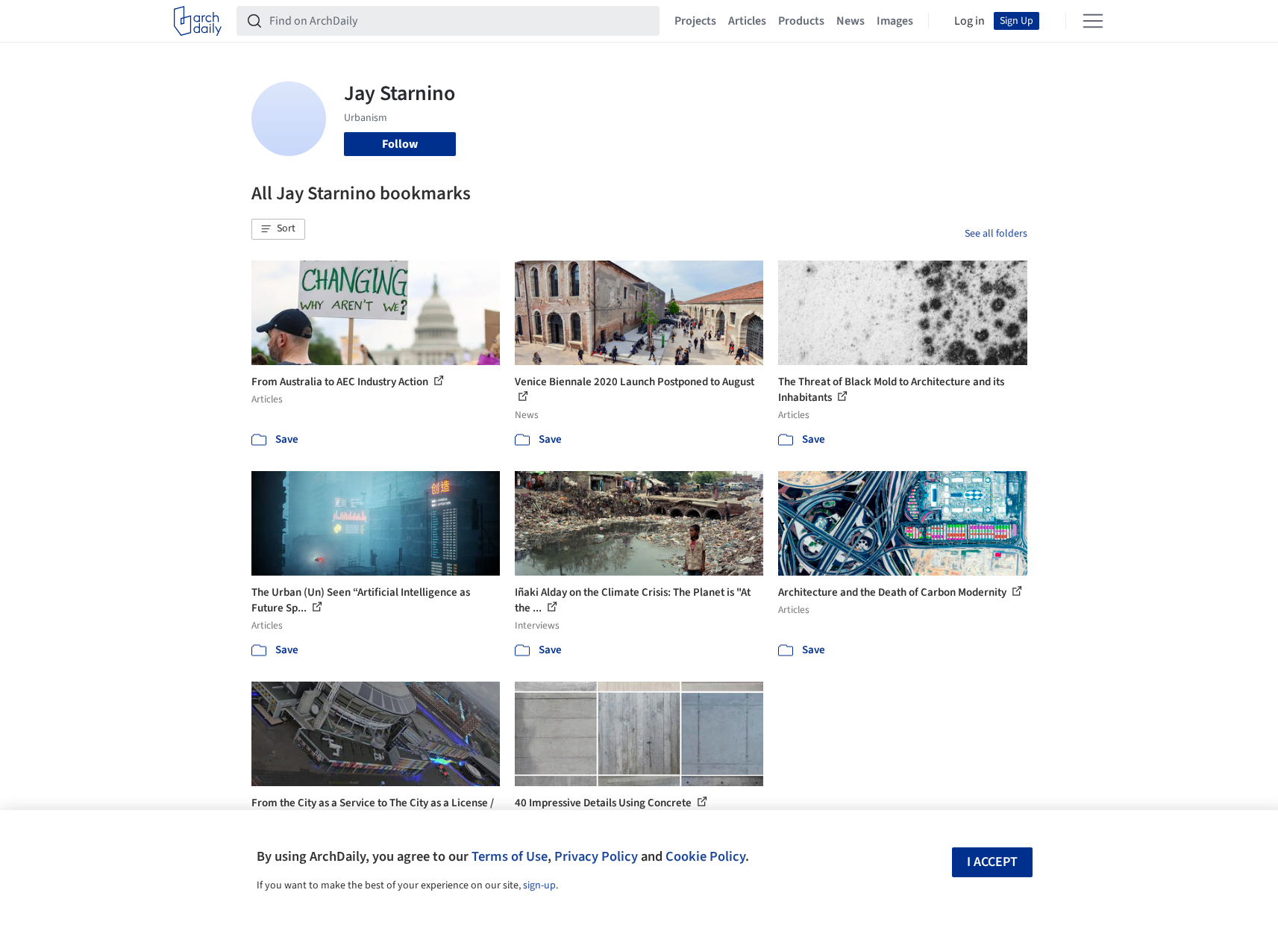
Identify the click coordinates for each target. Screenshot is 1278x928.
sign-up (539, 885)
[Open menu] (1093, 21)
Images (895, 21)
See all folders (996, 233)
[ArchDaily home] (198, 21)
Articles (747, 21)
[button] (278, 229)
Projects (695, 21)
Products (801, 21)
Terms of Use (510, 856)
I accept (992, 862)
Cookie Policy (705, 856)
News (850, 21)
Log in (969, 21)
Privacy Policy (596, 856)
